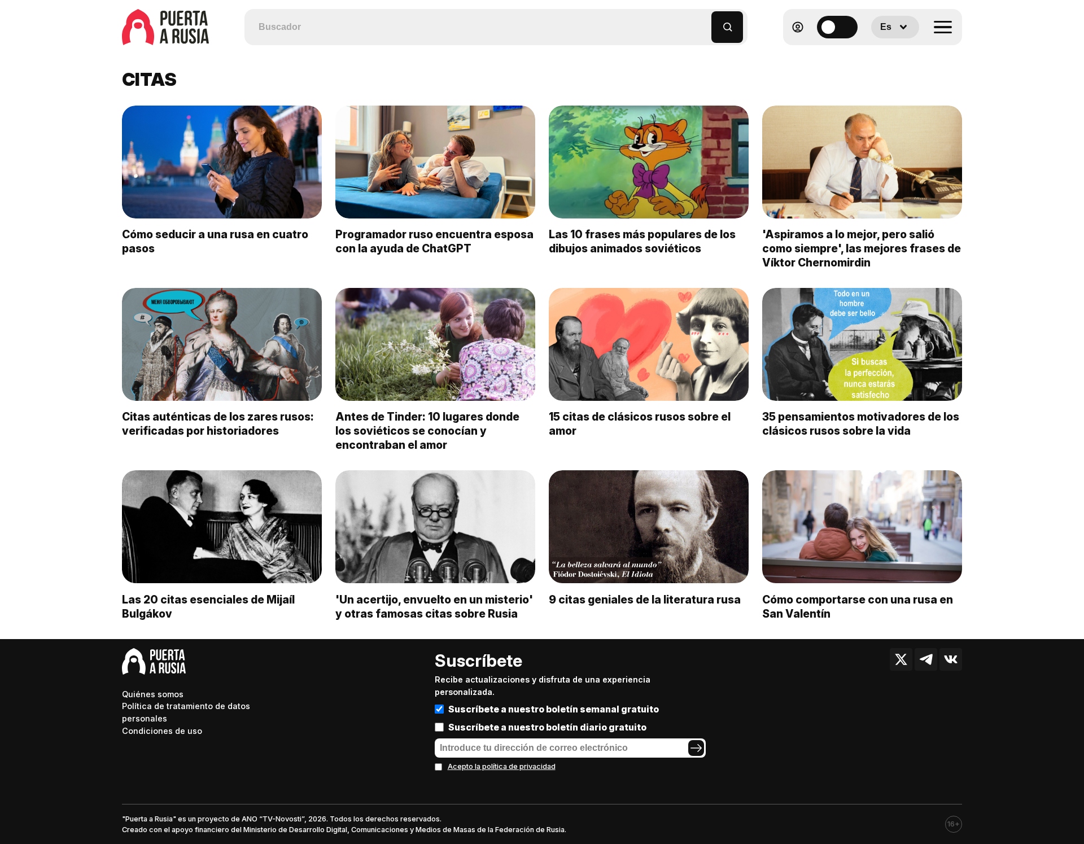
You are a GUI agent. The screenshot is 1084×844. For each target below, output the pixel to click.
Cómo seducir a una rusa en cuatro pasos (215, 241)
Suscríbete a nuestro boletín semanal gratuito (553, 709)
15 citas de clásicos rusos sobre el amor (640, 424)
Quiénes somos (152, 694)
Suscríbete (478, 660)
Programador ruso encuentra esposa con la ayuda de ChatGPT (434, 241)
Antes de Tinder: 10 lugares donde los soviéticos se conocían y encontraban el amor (427, 431)
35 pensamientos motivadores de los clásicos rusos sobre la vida (860, 424)
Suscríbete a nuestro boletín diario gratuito (547, 727)
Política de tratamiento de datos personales (186, 712)
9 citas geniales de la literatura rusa (645, 599)
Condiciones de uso (162, 731)
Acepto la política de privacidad (502, 766)
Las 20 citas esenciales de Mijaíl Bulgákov (208, 606)
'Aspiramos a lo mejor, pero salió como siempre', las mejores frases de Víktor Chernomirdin (861, 248)
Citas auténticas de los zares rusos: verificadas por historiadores (218, 424)
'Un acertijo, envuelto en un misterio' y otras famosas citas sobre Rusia (434, 606)
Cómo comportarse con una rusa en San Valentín (857, 606)
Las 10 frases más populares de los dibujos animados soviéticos (642, 241)
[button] (703, 22)
